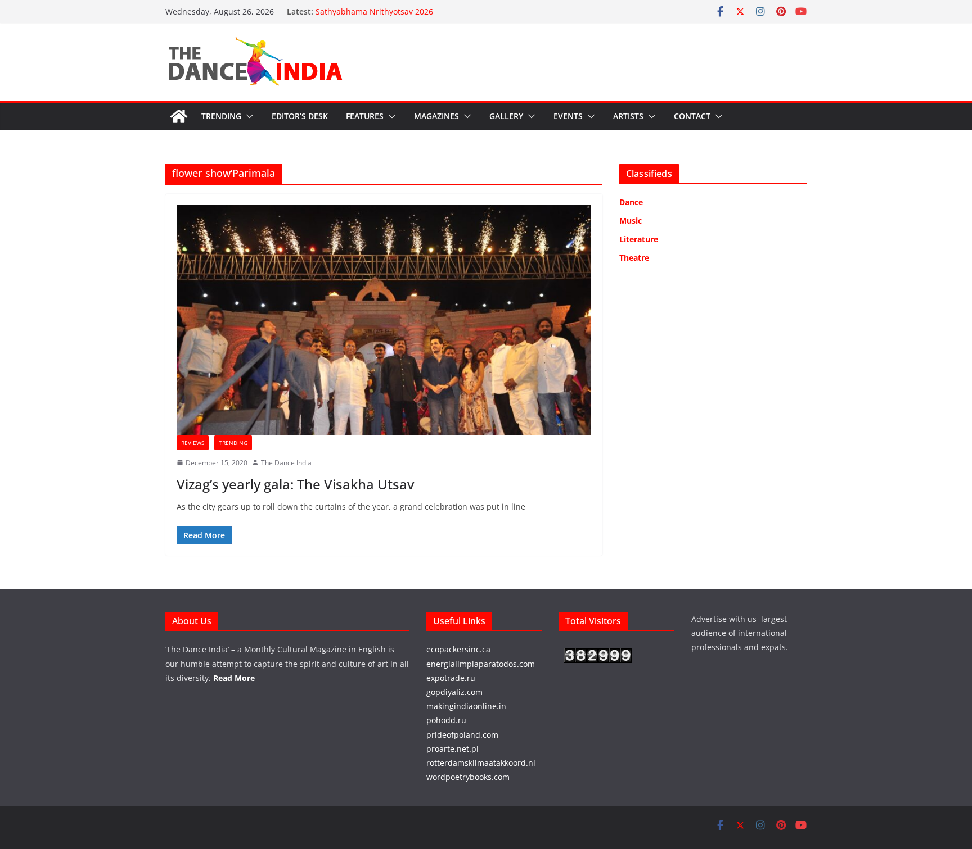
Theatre (634, 257)
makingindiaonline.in (466, 706)
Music (630, 220)
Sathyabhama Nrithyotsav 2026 (374, 11)
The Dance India (286, 462)
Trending (221, 116)
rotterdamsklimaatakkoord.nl (481, 762)
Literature (638, 239)
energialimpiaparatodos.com (480, 664)
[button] (247, 116)
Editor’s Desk (300, 116)
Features (365, 116)
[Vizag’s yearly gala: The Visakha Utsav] (384, 320)
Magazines (436, 116)
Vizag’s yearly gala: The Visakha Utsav (295, 484)
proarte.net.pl (452, 748)
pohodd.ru (446, 720)
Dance (631, 202)
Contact (692, 116)
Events (568, 116)
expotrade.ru (450, 678)
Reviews (192, 443)
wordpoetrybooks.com (468, 776)
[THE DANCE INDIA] (178, 116)
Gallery (506, 116)
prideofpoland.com (462, 734)
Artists (628, 116)
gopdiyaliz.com (454, 692)
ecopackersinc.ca (458, 649)
